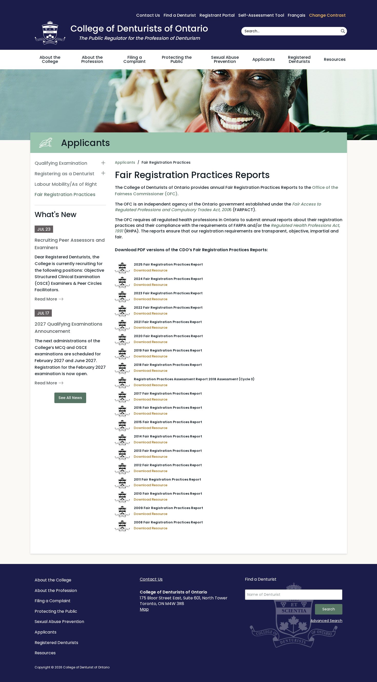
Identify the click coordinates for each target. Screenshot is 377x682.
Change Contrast (327, 15)
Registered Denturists (299, 59)
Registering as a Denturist (64, 173)
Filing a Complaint (134, 59)
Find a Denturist (180, 15)
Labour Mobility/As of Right (66, 184)
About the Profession (92, 59)
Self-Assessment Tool (261, 15)
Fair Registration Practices (65, 194)
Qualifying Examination (61, 163)
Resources (335, 59)
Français (296, 15)
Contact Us (148, 15)
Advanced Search (326, 620)
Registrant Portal (217, 15)
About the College (49, 59)
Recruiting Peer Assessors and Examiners (70, 244)
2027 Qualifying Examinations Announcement (68, 328)
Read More (46, 299)
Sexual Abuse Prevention (225, 59)
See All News (70, 397)
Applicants (263, 59)
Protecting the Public (177, 59)
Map (144, 609)
